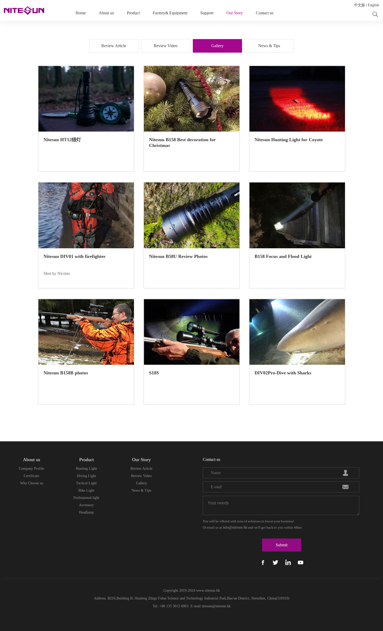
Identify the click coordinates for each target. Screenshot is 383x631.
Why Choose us (31, 483)
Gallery (141, 483)
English (373, 5)
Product (133, 13)
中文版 (359, 5)
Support (206, 13)
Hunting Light (86, 469)
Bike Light (86, 490)
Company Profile (31, 469)
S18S (154, 372)
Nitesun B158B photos (66, 372)
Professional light (86, 498)
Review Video (141, 476)
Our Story (234, 13)
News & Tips (141, 490)
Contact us (264, 13)
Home (81, 13)
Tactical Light (86, 483)
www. (200, 590)
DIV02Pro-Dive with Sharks (283, 372)
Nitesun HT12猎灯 (62, 139)
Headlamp (86, 512)
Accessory (86, 505)
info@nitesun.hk (235, 527)
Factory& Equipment (170, 13)
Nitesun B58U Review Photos (178, 256)
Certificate (31, 476)
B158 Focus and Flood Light (283, 256)
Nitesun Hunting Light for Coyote (289, 139)
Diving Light (86, 476)
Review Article (141, 469)
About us (106, 13)
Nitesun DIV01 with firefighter (75, 256)
